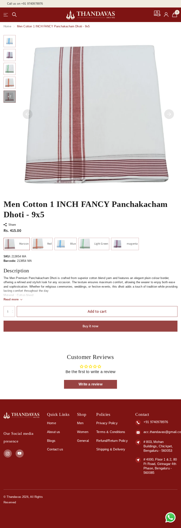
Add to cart (97, 311)
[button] (27, 114)
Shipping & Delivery (110, 449)
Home (7, 26)
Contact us (55, 449)
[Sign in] (166, 15)
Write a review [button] (90, 384)
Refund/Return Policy (112, 440)
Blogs (51, 440)
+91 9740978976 (155, 422)
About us (53, 432)
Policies (103, 414)
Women (83, 432)
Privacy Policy (106, 423)
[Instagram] (8, 453)
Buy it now (90, 326)
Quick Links (58, 414)
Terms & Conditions (110, 432)
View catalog (6, 14)
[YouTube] (19, 453)
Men (80, 423)
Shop (82, 414)
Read (11, 299)
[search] (14, 15)
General (83, 440)
